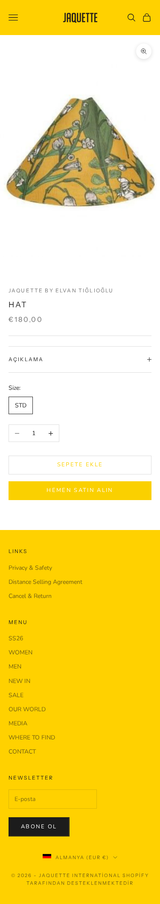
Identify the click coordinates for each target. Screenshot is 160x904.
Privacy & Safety (30, 568)
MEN (15, 667)
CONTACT (22, 752)
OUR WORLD (27, 709)
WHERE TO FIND (32, 737)
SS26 (16, 638)
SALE (16, 695)
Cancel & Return (30, 596)
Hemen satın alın (80, 490)
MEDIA (18, 723)
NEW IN (19, 681)
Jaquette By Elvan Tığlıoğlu (61, 290)
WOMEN (20, 652)
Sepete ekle (80, 464)
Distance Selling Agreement (45, 582)
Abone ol (39, 826)
